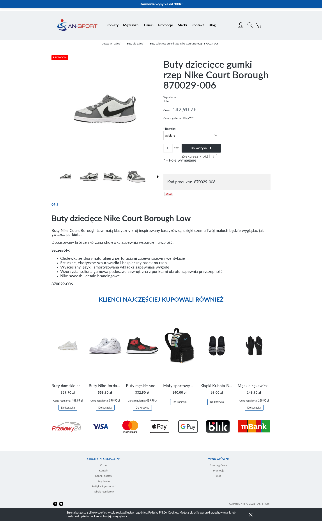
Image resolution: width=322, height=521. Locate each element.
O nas (103, 465)
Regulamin (103, 481)
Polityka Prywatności (103, 486)
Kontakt (103, 470)
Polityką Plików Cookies (163, 512)
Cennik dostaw (103, 476)
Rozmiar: (169, 129)
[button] (158, 176)
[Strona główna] (77, 25)
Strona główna (218, 465)
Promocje (218, 470)
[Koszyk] (259, 28)
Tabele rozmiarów (104, 491)
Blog (218, 476)
